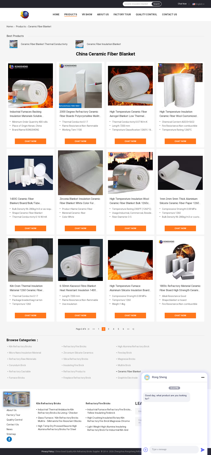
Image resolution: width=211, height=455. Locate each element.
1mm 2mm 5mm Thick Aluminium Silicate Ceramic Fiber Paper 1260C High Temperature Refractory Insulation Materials (180, 201)
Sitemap (11, 434)
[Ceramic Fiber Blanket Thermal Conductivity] (13, 44)
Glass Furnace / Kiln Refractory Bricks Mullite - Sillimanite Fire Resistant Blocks (59, 419)
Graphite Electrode (128, 377)
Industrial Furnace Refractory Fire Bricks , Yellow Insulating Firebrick (109, 411)
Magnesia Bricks (126, 359)
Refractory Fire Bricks (74, 346)
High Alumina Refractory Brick (133, 346)
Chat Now (182, 4)
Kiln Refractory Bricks (20, 346)
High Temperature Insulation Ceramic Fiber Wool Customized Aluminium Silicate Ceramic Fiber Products (178, 114)
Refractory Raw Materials (22, 359)
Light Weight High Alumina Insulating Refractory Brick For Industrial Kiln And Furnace (107, 428)
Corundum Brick (17, 365)
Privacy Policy (48, 451)
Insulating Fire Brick (73, 365)
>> (128, 329)
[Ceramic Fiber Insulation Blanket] (79, 44)
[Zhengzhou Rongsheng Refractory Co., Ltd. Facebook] (9, 441)
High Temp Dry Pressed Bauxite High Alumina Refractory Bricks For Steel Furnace (57, 428)
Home (56, 14)
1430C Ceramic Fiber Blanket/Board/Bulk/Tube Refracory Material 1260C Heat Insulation (28, 201)
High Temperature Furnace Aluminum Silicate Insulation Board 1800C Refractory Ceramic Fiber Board (129, 288)
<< (93, 329)
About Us (103, 14)
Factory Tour (122, 14)
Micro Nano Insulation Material (25, 352)
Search (156, 4)
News (10, 429)
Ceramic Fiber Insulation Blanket (104, 44)
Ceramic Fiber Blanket (129, 371)
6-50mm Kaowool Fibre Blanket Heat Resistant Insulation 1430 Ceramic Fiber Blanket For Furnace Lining (79, 288)
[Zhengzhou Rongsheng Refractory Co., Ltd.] (25, 14)
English (199, 4)
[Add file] (145, 449)
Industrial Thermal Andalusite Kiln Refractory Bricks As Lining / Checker (58, 411)
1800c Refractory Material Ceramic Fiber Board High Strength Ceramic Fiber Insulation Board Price (180, 288)
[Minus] (203, 377)
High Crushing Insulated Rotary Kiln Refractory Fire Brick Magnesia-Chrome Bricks (108, 419)
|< (89, 329)
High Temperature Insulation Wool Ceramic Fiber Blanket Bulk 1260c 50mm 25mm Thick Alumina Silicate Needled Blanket (130, 201)
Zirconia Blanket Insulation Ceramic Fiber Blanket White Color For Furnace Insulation (80, 201)
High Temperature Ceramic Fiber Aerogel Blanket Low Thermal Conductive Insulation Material (128, 114)
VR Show (87, 14)
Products (70, 14)
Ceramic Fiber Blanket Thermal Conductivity (44, 44)
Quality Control (146, 14)
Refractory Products (74, 371)
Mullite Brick (124, 365)
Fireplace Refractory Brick (77, 377)
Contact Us (169, 14)
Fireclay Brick (125, 352)
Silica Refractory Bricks (75, 359)
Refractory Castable (20, 371)
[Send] (202, 449)
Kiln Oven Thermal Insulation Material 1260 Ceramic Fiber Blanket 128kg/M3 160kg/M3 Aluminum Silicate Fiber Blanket (28, 288)
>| (133, 329)
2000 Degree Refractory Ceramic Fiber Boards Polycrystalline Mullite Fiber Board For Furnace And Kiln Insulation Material (80, 114)
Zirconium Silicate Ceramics (78, 352)
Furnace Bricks (17, 377)
